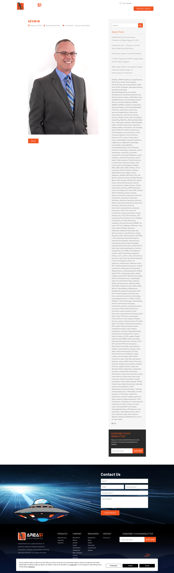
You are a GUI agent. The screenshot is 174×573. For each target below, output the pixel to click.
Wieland (121, 417)
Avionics (115, 117)
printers (120, 321)
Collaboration (116, 142)
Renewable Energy (134, 331)
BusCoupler (120, 122)
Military (114, 283)
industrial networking (119, 243)
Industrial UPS (137, 246)
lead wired (130, 258)
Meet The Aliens (77, 553)
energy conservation (128, 213)
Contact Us (106, 537)
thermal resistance (128, 389)
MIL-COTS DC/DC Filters (124, 281)
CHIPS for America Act (131, 130)
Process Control (129, 321)
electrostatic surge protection (122, 208)
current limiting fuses (127, 157)
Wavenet (115, 417)
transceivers (116, 396)
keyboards (135, 253)
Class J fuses (128, 137)
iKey (114, 238)
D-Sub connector (121, 160)
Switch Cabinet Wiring (128, 381)
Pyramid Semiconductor (133, 324)
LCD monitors (137, 256)
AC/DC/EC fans (117, 85)
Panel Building (137, 301)
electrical (115, 195)
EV (132, 218)
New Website (122, 288)
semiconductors (123, 349)
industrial (120, 238)
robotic (136, 334)
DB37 (122, 168)
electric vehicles (130, 193)
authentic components (133, 105)
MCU (113, 266)
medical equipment (129, 271)
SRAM (126, 361)
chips (113, 130)
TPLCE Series (123, 394)
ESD (123, 215)
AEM (113, 87)
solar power (136, 359)
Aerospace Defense (135, 87)
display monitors (129, 185)
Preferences (113, 565)
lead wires (138, 258)
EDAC (135, 190)
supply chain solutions (129, 374)
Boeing (130, 120)
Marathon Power (135, 263)
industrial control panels (120, 241)
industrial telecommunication (121, 246)
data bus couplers (129, 163)
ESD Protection (130, 215)
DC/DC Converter (125, 170)
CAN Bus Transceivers (124, 125)
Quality (75, 545)
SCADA (133, 341)
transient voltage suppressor (126, 399)
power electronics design (128, 313)
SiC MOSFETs (128, 354)
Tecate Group (116, 384)
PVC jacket (120, 324)
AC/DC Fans (116, 82)
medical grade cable (127, 273)
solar (122, 359)
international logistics (126, 248)
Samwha (115, 341)
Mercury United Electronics (121, 278)
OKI (113, 293)
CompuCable (116, 145)
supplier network (124, 366)
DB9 (126, 168)
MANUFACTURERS (79, 9)
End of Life (124, 210)
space (121, 361)
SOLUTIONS (93, 9)
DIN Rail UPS (131, 180)
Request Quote (143, 8)
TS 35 (138, 399)
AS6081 (134, 102)
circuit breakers (117, 132)
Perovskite (115, 311)
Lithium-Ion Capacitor (119, 261)
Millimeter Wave (134, 283)
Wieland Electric (130, 417)
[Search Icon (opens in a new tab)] (120, 3)
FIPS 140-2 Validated (123, 225)
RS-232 (125, 336)
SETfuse (134, 351)
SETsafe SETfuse (117, 354)
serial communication (123, 351)
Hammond (130, 228)
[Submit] (140, 25)
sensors (133, 349)
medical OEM (122, 276)
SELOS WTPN (120, 344)
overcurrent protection (123, 296)
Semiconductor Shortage (120, 346)
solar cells (128, 359)
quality (117, 326)
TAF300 (139, 381)
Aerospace (124, 87)
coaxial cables (121, 140)
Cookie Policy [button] (73, 564)
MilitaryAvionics (122, 283)
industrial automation (131, 238)
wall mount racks (121, 414)
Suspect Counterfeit (126, 379)
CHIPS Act (119, 130)
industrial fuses (134, 241)
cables (114, 125)
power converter (125, 311)
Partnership (131, 303)
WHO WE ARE (115, 9)
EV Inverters (116, 220)
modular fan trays (126, 286)
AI (128, 92)
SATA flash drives (124, 341)
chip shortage (137, 127)
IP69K (126, 251)
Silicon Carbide (123, 356)
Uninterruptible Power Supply (126, 407)
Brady (135, 120)
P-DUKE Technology (125, 301)
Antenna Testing (117, 97)
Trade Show (133, 394)
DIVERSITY (127, 9)
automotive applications (120, 112)
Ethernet (127, 218)
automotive (133, 110)
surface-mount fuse (128, 376)
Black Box (123, 120)
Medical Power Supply (134, 276)
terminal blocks (123, 386)
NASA (139, 286)
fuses (113, 228)
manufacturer (124, 263)
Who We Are (76, 537)
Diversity (124, 188)
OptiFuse (131, 293)
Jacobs (114, 253)
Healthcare (115, 230)
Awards (75, 543)
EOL (119, 215)
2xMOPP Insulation (124, 80)
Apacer (126, 97)
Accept (147, 565)
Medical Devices (117, 271)
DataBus (135, 165)
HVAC (121, 235)
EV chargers (138, 218)
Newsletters (91, 537)
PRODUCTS (65, 9)
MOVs (134, 286)
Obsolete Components (128, 291)
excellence (115, 223)
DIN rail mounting (124, 178)
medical (118, 266)
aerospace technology (119, 90)
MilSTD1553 (115, 286)
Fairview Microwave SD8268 (129, 223)
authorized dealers (118, 107)
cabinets (128, 122)
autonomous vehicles (131, 115)
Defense (135, 170)
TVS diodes (125, 402)
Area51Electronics (118, 100)
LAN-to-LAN (126, 256)
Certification (127, 127)
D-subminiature (117, 163)
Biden (131, 117)
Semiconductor (131, 344)
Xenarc (120, 419)
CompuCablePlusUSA (119, 147)
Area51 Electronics (135, 97)
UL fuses (129, 404)
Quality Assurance (127, 326)
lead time (115, 258)
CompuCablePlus (126, 145)
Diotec (114, 183)
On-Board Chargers (121, 293)
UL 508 (122, 404)
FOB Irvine (134, 225)
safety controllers (134, 339)
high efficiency (130, 233)
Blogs (89, 540)
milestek (136, 281)
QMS (113, 326)
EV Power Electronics (128, 220)
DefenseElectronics (118, 173)
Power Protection (122, 316)
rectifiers (124, 331)
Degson (128, 173)
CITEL (121, 137)
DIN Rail (122, 175)
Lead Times (123, 258)
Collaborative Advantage (130, 142)
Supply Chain (127, 369)
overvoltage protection (119, 298)
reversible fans (117, 334)
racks (128, 329)
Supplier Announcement (127, 364)
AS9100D (121, 105)
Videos (90, 543)
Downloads (91, 545)
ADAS (139, 85)
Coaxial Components (134, 140)
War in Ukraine (133, 414)
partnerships (116, 306)
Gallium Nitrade (121, 228)
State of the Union (135, 361)
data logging (127, 165)
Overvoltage (136, 296)
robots (114, 336)
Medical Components (129, 266)
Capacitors (136, 125)
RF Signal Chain (127, 334)
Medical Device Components (130, 268)
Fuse (140, 225)
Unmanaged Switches (119, 409)
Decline (130, 565)
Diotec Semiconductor (124, 183)
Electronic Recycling (127, 200)
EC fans (129, 190)
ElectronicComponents (126, 203)
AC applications (136, 80)
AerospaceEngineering (119, 92)
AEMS (118, 87)
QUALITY (104, 9)
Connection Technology (119, 150)
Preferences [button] (31, 567)
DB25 (118, 168)
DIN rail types (121, 180)
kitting (114, 256)
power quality (133, 316)
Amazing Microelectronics (132, 95)
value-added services (127, 412)
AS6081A (115, 105)
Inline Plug (115, 248)
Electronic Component (126, 195)
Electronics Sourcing (127, 205)
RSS (114, 423)
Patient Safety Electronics (129, 308)
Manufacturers (62, 537)
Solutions (115, 361)
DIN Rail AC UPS (131, 175)
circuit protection (129, 132)
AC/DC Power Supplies (128, 82)
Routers (120, 336)
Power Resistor (117, 319)
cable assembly (137, 122)
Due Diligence (121, 190)
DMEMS (130, 188)
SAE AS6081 (123, 339)
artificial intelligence (124, 102)
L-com (119, 256)
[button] (156, 8)
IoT (122, 251)
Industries (61, 540)
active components (129, 85)
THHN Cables (131, 391)
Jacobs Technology (124, 253)
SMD (130, 356)
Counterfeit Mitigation (128, 155)
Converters (124, 152)
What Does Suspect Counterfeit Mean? (126, 53)
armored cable (129, 100)
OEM (138, 291)
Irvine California (134, 251)
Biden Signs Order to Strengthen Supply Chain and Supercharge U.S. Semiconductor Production (127, 70)
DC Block (132, 168)
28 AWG (114, 80)
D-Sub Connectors (134, 160)
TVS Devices (116, 402)
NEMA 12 (115, 288)
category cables (117, 127)
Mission (75, 540)
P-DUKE (131, 298)
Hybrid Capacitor (129, 235)
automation (124, 110)
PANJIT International (119, 303)
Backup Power (123, 117)
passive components (128, 306)
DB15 (113, 168)
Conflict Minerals (132, 147)
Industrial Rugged (132, 243)
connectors (132, 150)
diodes (139, 180)
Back (33, 141)
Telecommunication (128, 384)
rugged (131, 336)
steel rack (115, 364)
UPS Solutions (132, 409)
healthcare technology (127, 230)
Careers (75, 555)
